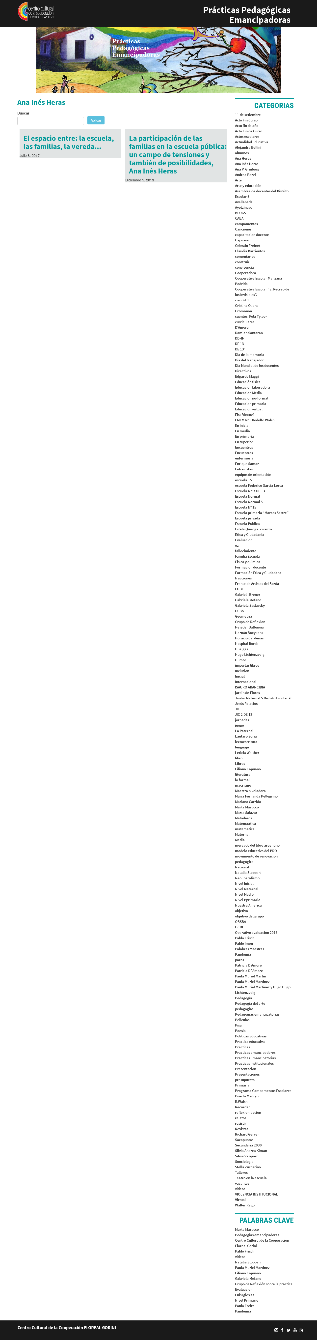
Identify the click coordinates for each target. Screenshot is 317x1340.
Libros (240, 763)
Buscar (23, 113)
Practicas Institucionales (254, 1063)
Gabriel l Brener (247, 594)
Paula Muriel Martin (250, 976)
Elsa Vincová (245, 414)
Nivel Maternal (246, 888)
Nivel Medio (244, 894)
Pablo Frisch (244, 938)
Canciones (243, 229)
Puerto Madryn (247, 1096)
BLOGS (240, 212)
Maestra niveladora (250, 790)
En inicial (242, 425)
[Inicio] (35, 10)
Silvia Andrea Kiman (251, 1150)
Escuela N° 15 (245, 507)
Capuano (242, 240)
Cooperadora (245, 272)
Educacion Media (248, 392)
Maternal (242, 834)
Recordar (242, 1107)
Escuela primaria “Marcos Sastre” (262, 512)
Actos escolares (247, 136)
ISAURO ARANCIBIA (250, 687)
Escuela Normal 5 (249, 501)
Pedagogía (243, 998)
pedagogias (244, 1008)
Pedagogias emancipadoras (257, 1234)
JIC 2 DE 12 (243, 714)
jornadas (242, 719)
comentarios (245, 256)
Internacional (245, 681)
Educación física (248, 381)
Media (240, 839)
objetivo (241, 910)
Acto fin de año (246, 125)
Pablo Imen (244, 943)
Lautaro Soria (246, 736)
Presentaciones (247, 1074)
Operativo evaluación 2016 (256, 932)
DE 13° (240, 349)
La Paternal (244, 730)
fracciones (243, 578)
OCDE (239, 927)
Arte (238, 180)
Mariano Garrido (248, 801)
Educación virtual (249, 409)
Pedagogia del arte (250, 1003)
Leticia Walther (247, 752)
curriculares (244, 321)
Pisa (238, 1025)
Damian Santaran (249, 332)
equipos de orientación (253, 474)
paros (239, 959)
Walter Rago (245, 1205)
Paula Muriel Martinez (252, 981)
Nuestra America (248, 905)
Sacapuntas (244, 1139)
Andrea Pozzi (245, 174)
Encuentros (244, 447)
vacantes (242, 1183)
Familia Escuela (247, 556)
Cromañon (243, 311)
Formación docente (250, 567)
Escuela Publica (247, 523)
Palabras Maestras (249, 948)
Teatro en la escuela (251, 1177)
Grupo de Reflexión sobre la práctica (263, 1284)
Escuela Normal (247, 496)
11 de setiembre (248, 114)
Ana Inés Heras (246, 163)
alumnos (242, 152)
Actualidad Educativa (251, 142)
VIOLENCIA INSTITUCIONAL (256, 1194)
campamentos (246, 223)
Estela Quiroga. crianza (253, 529)
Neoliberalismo (247, 878)
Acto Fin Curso (246, 120)
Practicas (242, 1047)
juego (239, 725)
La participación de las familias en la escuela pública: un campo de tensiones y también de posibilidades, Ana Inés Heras (178, 154)
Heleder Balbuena (249, 627)
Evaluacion (243, 540)
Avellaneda (244, 202)
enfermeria (244, 458)
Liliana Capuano (248, 769)
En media (242, 430)
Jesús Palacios (246, 703)
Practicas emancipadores (255, 1052)
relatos (240, 1117)
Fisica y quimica (247, 561)
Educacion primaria (250, 403)
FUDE (239, 589)
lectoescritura (246, 741)
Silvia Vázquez (246, 1156)
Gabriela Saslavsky (250, 605)
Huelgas (241, 649)
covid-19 (242, 300)
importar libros (247, 665)
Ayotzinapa (244, 207)
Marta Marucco (247, 807)
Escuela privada (247, 518)
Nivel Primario (246, 1300)
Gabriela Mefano (248, 600)
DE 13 (239, 343)
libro (238, 758)
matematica (245, 829)
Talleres (241, 1172)
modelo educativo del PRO (256, 850)
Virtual (240, 1199)
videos (240, 1188)
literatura (242, 774)
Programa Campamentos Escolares (263, 1090)
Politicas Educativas (250, 1036)
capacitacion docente (252, 234)
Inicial (240, 676)
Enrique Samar (247, 463)
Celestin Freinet (247, 245)
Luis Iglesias (244, 1294)
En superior (244, 441)
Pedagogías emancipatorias (257, 1014)
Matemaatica (245, 823)
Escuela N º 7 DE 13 (250, 490)
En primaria (244, 436)
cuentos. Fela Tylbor (251, 316)
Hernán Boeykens (249, 632)
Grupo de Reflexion (250, 621)
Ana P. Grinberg (247, 169)
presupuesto (245, 1079)
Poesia (240, 1030)
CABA (239, 218)
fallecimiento (245, 550)
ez (237, 545)
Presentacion (245, 1068)
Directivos (243, 371)
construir (242, 261)
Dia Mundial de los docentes (257, 365)
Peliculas (242, 1019)
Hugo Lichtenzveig (249, 654)
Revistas (241, 1128)
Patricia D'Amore (248, 965)
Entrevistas (244, 469)
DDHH (239, 338)
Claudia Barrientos (250, 251)
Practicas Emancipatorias (255, 1057)
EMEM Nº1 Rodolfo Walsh (254, 420)
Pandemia (243, 954)
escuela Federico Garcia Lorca (259, 485)
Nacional (242, 867)
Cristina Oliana (247, 305)
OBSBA (240, 921)
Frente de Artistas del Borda (257, 583)
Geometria (243, 616)
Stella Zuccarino (248, 1167)
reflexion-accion (248, 1112)
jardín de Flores (247, 692)
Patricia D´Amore (249, 970)
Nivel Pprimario (247, 899)
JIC (237, 709)
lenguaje (242, 747)
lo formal (242, 779)
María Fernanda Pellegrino (256, 796)
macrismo (243, 785)
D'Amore (242, 327)
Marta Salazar (246, 812)
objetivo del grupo (249, 916)
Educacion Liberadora (252, 387)
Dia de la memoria (249, 354)
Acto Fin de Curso (248, 131)
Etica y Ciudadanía (249, 534)
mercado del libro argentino (257, 845)
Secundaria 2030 (248, 1145)
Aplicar (96, 120)
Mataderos (243, 818)
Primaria (242, 1085)
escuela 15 (243, 480)
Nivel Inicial (244, 883)
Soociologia (244, 1161)
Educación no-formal (251, 398)
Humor (240, 659)
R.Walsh (241, 1101)
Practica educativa (250, 1041)
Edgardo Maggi (247, 376)
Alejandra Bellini (248, 147)
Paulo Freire (245, 1305)
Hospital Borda (247, 643)
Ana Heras (243, 158)
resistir (240, 1123)
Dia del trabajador (249, 360)
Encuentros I (245, 452)
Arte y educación (248, 185)
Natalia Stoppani (248, 872)
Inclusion (242, 670)
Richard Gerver (247, 1134)
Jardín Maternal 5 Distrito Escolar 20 (263, 698)
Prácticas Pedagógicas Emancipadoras (247, 14)
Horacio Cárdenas (249, 638)
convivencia (244, 267)
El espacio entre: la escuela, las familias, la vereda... (68, 142)
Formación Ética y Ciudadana (258, 572)
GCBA (239, 610)
